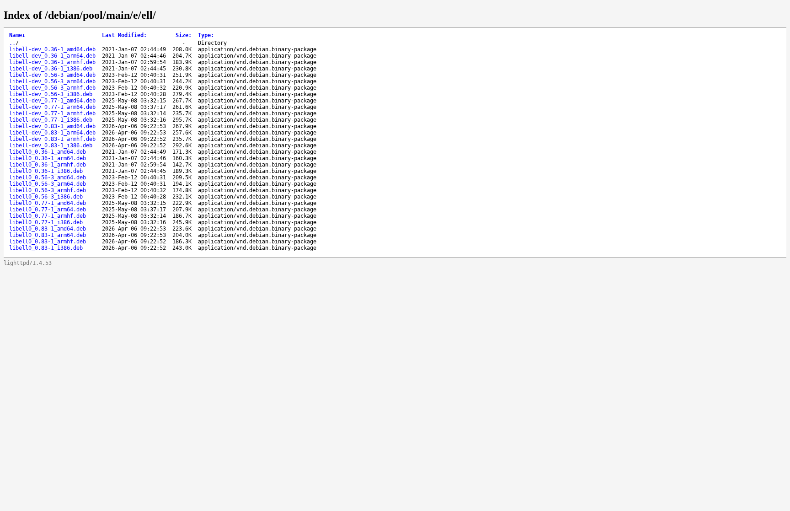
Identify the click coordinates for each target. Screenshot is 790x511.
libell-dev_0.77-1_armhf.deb (52, 113)
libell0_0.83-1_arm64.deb (47, 235)
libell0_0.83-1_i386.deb (46, 248)
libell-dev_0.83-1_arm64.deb (52, 132)
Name (17, 35)
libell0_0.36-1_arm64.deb (47, 158)
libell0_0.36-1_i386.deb (46, 171)
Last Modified (124, 35)
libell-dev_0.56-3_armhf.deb (52, 88)
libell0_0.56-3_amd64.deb (47, 177)
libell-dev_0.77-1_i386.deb (50, 120)
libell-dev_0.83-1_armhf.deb (52, 139)
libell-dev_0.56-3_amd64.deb (52, 75)
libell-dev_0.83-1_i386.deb (50, 145)
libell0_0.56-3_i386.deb (46, 197)
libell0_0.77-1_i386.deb (46, 222)
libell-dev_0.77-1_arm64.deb (52, 107)
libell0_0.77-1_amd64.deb (47, 203)
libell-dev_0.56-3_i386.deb (50, 94)
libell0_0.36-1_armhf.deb (47, 164)
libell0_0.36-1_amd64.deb (47, 152)
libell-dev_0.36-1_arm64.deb (52, 56)
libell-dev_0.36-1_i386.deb (50, 68)
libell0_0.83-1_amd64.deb (47, 229)
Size (184, 35)
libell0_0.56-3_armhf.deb (47, 190)
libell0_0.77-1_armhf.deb (47, 216)
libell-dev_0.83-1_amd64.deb (52, 126)
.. (12, 43)
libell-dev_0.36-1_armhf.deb (52, 62)
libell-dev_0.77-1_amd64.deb (52, 100)
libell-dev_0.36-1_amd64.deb (52, 49)
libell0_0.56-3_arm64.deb (47, 184)
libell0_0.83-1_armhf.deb (47, 241)
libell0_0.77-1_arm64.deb (47, 209)
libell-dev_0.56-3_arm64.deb (52, 81)
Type (206, 35)
